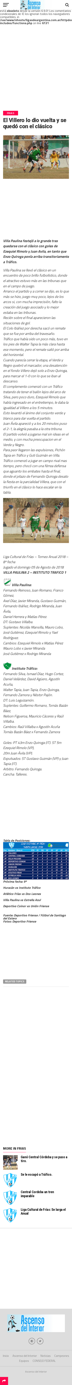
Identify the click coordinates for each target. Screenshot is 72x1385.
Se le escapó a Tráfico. (36, 1174)
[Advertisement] (36, 71)
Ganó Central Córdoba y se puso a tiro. (44, 1159)
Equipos (24, 1361)
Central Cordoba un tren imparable (37, 1194)
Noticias (46, 1356)
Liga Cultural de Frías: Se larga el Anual (43, 1211)
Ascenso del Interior (24, 1356)
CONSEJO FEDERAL (44, 1361)
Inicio (6, 1356)
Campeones (61, 1356)
